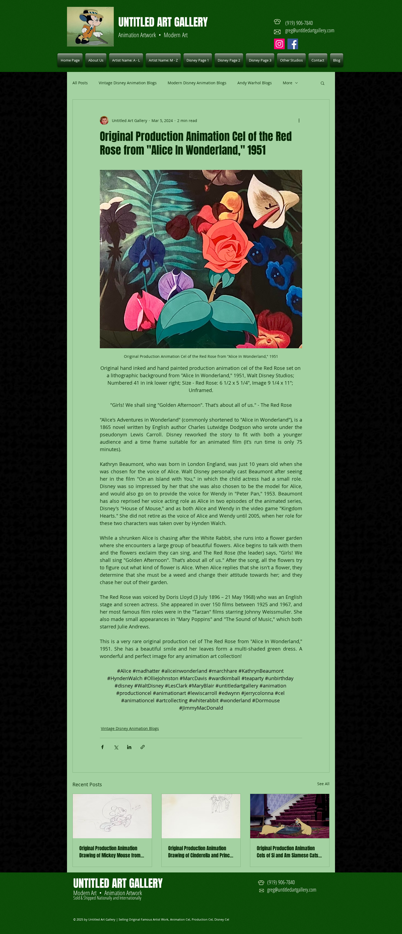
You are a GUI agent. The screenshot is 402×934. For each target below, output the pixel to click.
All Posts (80, 82)
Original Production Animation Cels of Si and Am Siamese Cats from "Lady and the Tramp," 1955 (289, 852)
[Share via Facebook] (102, 747)
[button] (126, 60)
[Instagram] (279, 44)
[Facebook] (292, 44)
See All (323, 783)
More (287, 82)
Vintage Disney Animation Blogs (128, 82)
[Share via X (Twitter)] (115, 747)
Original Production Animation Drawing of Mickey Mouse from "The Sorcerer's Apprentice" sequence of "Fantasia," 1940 (110, 852)
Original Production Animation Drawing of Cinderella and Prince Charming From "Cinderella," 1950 (200, 852)
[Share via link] (142, 747)
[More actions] (299, 120)
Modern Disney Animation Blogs (197, 82)
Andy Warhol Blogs (254, 82)
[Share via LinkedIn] (129, 747)
